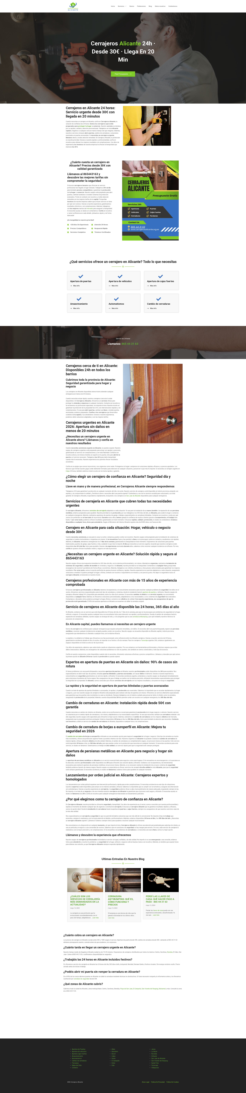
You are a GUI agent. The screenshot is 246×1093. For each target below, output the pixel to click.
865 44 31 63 (130, 343)
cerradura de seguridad (81, 979)
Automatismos (77, 1058)
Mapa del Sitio (77, 1065)
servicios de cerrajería (98, 510)
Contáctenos (172, 6)
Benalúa (169, 952)
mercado (90, 208)
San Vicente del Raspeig (150, 989)
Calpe (68, 471)
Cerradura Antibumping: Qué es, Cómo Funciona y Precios (120, 900)
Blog (150, 6)
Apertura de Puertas (78, 1049)
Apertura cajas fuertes (79, 1054)
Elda (113, 1065)
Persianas (75, 1063)
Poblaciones (141, 6)
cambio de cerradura (75, 736)
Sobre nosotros (160, 6)
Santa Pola (155, 1063)
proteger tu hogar (84, 126)
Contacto (75, 1068)
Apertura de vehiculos (79, 1051)
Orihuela (154, 1056)
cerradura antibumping (140, 617)
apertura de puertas (149, 592)
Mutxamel (162, 989)
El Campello (137, 989)
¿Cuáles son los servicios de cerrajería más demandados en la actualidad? (85, 900)
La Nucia (154, 1051)
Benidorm (115, 1051)
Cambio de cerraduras (79, 1061)
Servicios (121, 6)
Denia (113, 1058)
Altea (113, 1049)
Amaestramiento (77, 1056)
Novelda (154, 1054)
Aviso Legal (145, 1082)
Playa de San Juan (126, 989)
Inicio (113, 6)
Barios (132, 6)
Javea (153, 1049)
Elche (113, 1063)
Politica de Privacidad (158, 1082)
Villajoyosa (155, 1068)
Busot (114, 1054)
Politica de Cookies (173, 1082)
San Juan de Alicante (133, 496)
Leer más (95, 918)
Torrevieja (144, 640)
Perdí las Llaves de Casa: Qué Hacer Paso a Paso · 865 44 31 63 (160, 899)
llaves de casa (158, 910)
